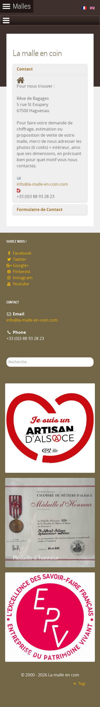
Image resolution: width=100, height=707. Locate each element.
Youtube (20, 283)
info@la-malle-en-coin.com (42, 184)
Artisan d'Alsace (31, 463)
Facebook (21, 253)
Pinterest (21, 271)
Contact (25, 69)
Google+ (20, 265)
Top (81, 683)
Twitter (19, 259)
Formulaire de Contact (40, 209)
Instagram (22, 277)
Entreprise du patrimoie (41, 652)
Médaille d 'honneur (36, 557)
